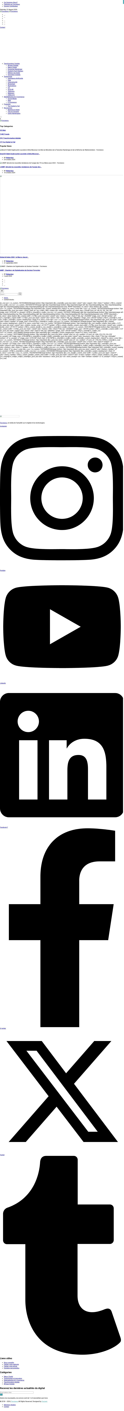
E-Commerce (12, 102)
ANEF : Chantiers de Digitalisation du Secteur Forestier (20, 270)
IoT (9, 88)
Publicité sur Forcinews (12, 4)
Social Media (12, 99)
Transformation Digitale (12, 64)
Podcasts (7, 104)
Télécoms (11, 91)
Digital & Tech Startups (15, 71)
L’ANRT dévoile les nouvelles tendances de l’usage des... (21, 167)
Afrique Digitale (13, 65)
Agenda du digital (13, 110)
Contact (2, 27)
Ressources (8, 108)
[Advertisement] (62, 43)
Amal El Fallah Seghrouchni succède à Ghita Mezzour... (20, 154)
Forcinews (3, 423)
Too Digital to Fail (14, 106)
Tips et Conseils (13, 112)
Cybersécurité (12, 82)
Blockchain (11, 84)
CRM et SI (11, 95)
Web (9, 100)
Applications (12, 86)
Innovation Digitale (14, 75)
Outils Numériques (14, 113)
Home (6, 298)
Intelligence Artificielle (15, 78)
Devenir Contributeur (11, 6)
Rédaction (9, 158)
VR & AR (10, 89)
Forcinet (44, 1401)
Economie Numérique (15, 69)
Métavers (11, 93)
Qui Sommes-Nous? (11, 2)
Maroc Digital (12, 67)
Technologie (8, 76)
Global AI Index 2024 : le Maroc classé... (14, 257)
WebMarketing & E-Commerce (14, 97)
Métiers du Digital (14, 73)
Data (9, 80)
